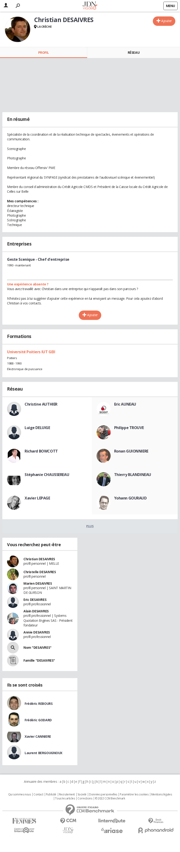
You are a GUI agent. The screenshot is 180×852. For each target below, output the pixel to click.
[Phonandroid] (156, 830)
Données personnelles (103, 794)
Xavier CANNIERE (38, 736)
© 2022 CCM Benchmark (110, 798)
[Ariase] (112, 830)
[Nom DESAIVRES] (13, 647)
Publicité (51, 794)
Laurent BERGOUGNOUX (43, 753)
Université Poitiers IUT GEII (31, 351)
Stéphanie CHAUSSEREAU (47, 474)
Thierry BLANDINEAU (132, 474)
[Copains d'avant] (24, 830)
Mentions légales (161, 794)
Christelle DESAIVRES (39, 572)
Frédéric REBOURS (38, 703)
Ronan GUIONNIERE (131, 451)
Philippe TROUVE (129, 427)
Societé (82, 794)
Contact (38, 794)
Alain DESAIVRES (36, 611)
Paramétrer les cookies (134, 794)
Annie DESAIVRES (36, 632)
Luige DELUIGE (37, 427)
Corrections (85, 798)
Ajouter (166, 21)
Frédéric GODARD (38, 720)
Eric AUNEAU (125, 404)
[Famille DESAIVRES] (13, 660)
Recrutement (67, 794)
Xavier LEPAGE (37, 498)
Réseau (133, 52)
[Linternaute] (112, 821)
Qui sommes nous (19, 794)
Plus (90, 526)
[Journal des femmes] (24, 821)
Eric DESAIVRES (34, 599)
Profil (43, 52)
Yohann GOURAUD (130, 498)
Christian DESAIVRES (39, 559)
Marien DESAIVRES (37, 583)
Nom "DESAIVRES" (37, 647)
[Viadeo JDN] (68, 830)
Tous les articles (65, 798)
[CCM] (68, 821)
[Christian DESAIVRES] (17, 29)
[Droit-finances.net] (156, 821)
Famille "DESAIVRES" (39, 660)
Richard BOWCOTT (41, 451)
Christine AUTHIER (41, 404)
